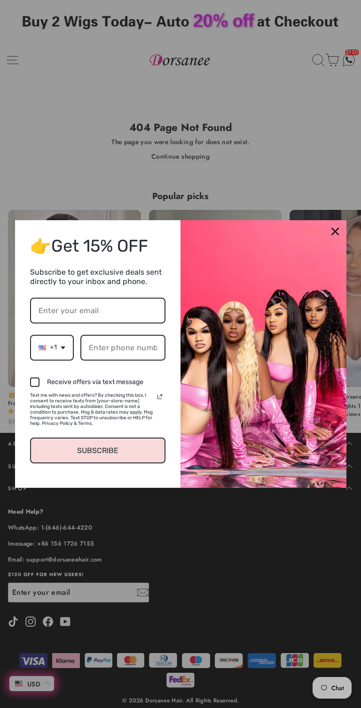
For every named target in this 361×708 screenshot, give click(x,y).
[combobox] (52, 348)
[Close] (335, 231)
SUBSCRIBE (97, 450)
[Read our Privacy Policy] (159, 396)
